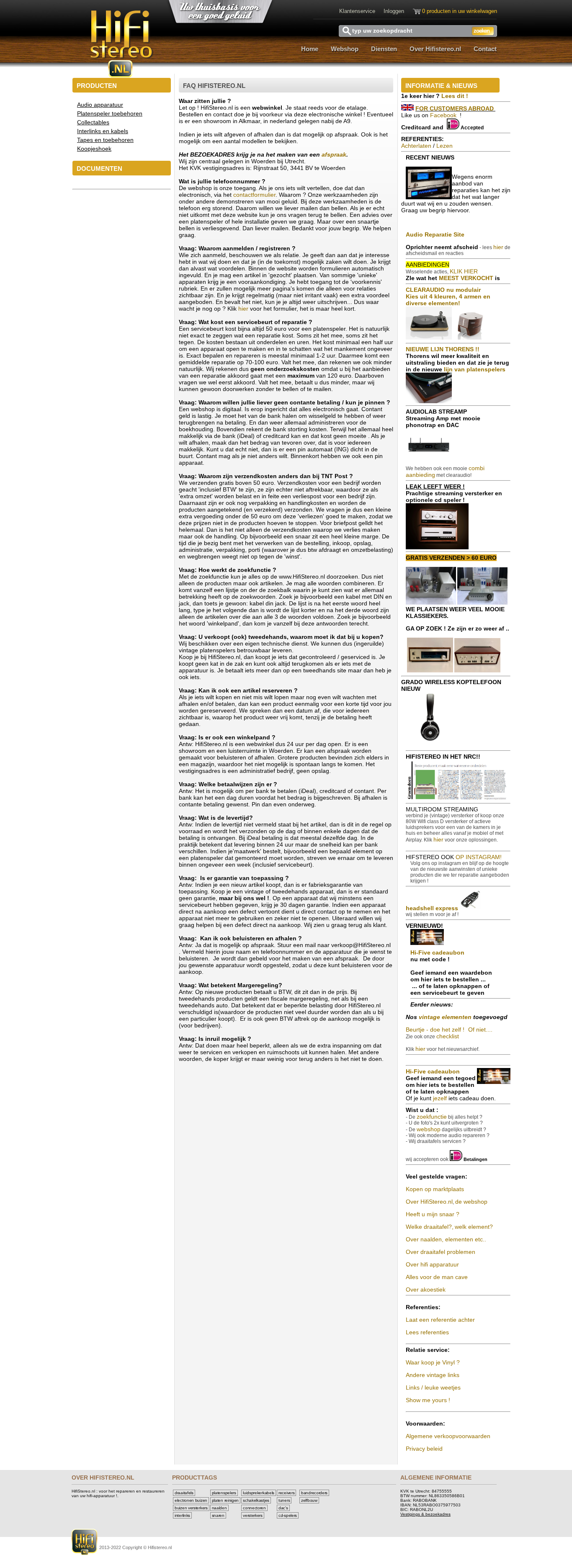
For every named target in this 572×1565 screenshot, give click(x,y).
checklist (447, 1036)
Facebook (444, 115)
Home (309, 48)
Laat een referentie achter (440, 1319)
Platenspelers (224, 1492)
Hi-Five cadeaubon (437, 952)
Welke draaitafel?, (429, 1226)
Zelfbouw (309, 1500)
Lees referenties (427, 1332)
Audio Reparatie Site (435, 234)
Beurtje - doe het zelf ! (435, 1029)
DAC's (283, 1508)
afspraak (334, 154)
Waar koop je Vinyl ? (433, 1362)
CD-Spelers (287, 1515)
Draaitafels (184, 1492)
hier (244, 308)
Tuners (284, 1500)
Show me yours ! (428, 1400)
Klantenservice (357, 11)
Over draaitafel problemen (440, 1251)
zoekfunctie (432, 1116)
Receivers (286, 1492)
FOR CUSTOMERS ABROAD (454, 108)
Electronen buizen (191, 1500)
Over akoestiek (426, 1289)
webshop (429, 1129)
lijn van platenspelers (474, 369)
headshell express (432, 908)
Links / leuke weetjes (433, 1387)
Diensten (384, 48)
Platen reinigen (225, 1500)
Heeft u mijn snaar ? (432, 1214)
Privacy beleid (424, 1448)
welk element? (474, 1226)
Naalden (219, 1508)
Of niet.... (480, 1029)
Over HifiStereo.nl (429, 1201)
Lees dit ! (454, 96)
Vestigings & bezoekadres (425, 1514)
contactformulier (254, 194)
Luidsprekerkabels (258, 1492)
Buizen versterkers (191, 1508)
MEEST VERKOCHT (466, 278)
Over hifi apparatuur (432, 1264)
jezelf (440, 1098)
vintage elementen (445, 1017)
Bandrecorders (314, 1492)
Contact (485, 48)
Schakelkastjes (256, 1500)
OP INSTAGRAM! (479, 857)
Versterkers (253, 1515)
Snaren (218, 1515)
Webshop (344, 48)
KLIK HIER (464, 271)
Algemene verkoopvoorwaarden (448, 1436)
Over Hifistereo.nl (435, 48)
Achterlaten (416, 145)
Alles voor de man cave (437, 1277)
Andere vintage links (432, 1375)
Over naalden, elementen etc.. (446, 1239)
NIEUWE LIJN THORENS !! (442, 349)
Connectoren (254, 1508)
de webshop (471, 1201)
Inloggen (394, 11)
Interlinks (182, 1515)
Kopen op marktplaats (435, 1189)
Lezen (444, 145)
